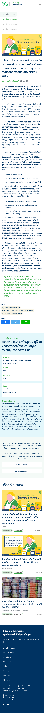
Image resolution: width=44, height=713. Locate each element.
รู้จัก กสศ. (6, 680)
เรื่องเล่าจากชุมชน (9, 14)
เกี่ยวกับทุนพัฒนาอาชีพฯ (22, 471)
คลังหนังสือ (7, 661)
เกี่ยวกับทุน (7, 675)
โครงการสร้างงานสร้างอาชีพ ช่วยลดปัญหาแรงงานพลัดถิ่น (17, 310)
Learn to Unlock (9, 652)
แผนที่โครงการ (8, 657)
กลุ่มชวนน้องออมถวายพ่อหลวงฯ (11, 308)
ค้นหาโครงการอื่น (22, 464)
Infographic (7, 671)
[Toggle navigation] (40, 4)
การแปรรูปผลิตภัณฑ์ (7, 530)
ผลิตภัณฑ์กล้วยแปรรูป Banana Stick (12, 313)
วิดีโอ (5, 666)
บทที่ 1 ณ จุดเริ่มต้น (10, 19)
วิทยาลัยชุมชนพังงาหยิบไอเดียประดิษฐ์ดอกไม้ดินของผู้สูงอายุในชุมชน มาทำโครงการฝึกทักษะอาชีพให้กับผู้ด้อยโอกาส (22, 562)
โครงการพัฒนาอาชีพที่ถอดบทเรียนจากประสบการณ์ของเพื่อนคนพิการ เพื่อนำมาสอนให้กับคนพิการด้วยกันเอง (22, 604)
